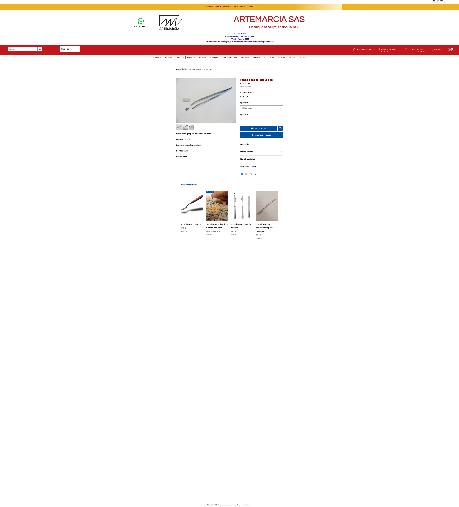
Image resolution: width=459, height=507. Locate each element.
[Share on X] (255, 174)
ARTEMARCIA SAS (269, 19)
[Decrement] (242, 119)
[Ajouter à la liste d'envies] (280, 128)
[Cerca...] (39, 49)
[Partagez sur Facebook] (241, 174)
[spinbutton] (246, 119)
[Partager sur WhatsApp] (250, 174)
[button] (450, 49)
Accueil (179, 69)
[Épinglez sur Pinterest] (246, 174)
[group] (229, 214)
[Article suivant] (281, 205)
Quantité (245, 103)
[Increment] (249, 119)
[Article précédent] (177, 205)
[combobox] (261, 108)
